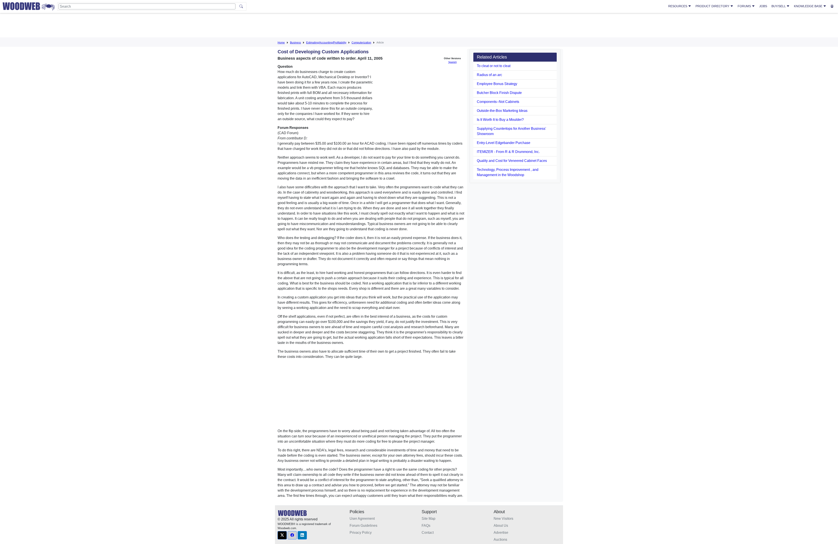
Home (281, 42)
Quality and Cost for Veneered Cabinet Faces (512, 161)
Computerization (361, 42)
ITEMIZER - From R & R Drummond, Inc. (508, 152)
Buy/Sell (778, 6)
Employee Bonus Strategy (497, 84)
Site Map (428, 518)
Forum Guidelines (363, 525)
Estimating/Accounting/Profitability (326, 42)
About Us (501, 525)
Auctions (500, 539)
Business (295, 42)
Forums (745, 6)
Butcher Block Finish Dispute (499, 93)
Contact (428, 532)
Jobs (763, 6)
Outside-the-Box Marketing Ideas (502, 111)
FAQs (426, 525)
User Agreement (362, 518)
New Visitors (503, 518)
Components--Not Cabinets (498, 102)
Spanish (452, 62)
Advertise (501, 532)
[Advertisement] (419, 26)
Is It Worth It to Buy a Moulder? (500, 119)
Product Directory (712, 6)
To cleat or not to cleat (493, 66)
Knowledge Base (808, 6)
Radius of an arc (489, 75)
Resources (678, 6)
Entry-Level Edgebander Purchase (503, 143)
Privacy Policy (361, 532)
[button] (282, 535)
